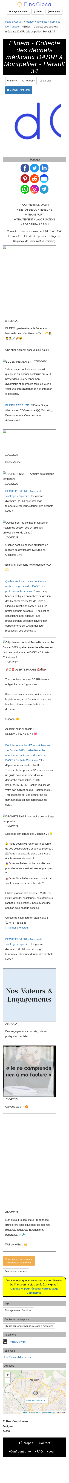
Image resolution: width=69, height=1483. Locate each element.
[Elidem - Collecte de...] (35, 1393)
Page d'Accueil (19, 11)
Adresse (12, 81)
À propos (27, 1443)
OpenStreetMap (47, 1412)
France (29, 21)
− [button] (8, 1380)
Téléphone (29, 81)
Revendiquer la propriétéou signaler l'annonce (19, 1261)
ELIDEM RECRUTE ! (17, 405)
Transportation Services (18, 1310)
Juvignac (42, 21)
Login (52, 1451)
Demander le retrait (16, 1271)
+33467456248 (16, 1342)
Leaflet (24, 1412)
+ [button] (8, 1375)
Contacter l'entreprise (19, 90)
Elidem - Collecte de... (36, 1400)
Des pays (55, 11)
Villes (38, 11)
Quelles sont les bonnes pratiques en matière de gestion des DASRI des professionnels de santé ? (26, 586)
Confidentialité (20, 1451)
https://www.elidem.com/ (17, 1357)
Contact (44, 1443)
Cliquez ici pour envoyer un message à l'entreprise (29, 1326)
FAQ (40, 1451)
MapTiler (34, 1412)
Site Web (46, 81)
